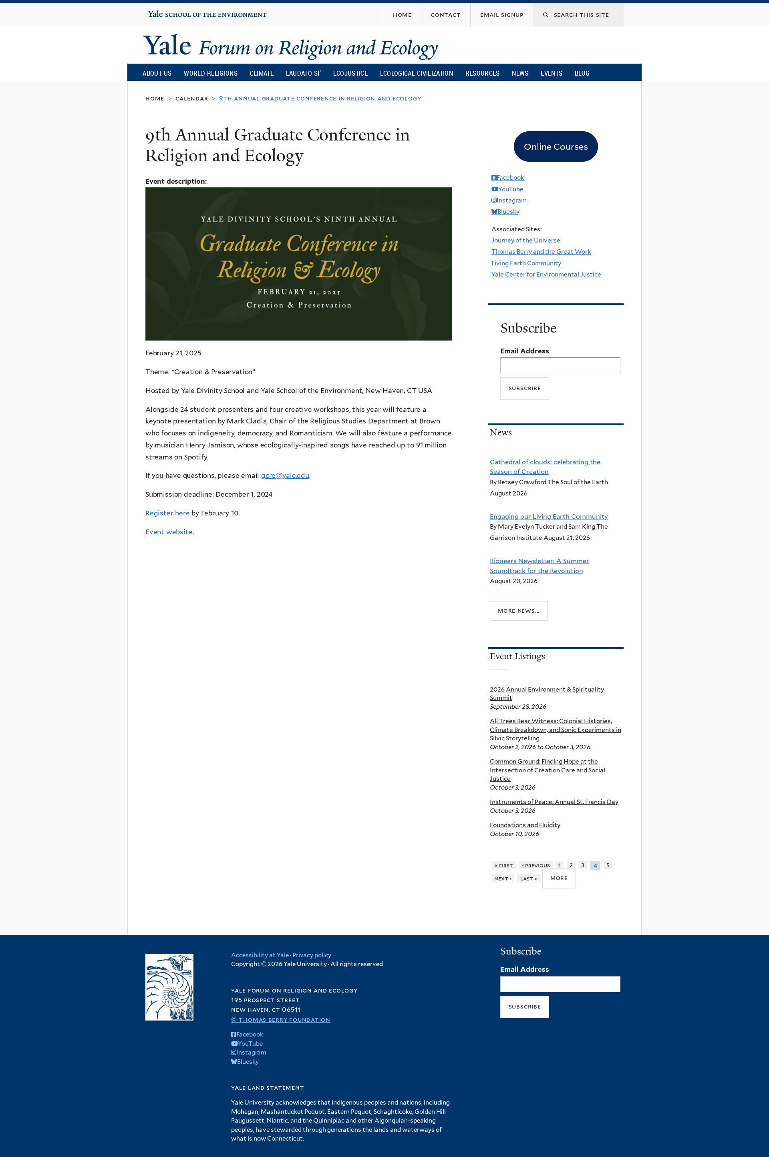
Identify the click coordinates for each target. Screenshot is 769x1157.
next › (503, 878)
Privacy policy (311, 955)
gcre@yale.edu (285, 475)
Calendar (191, 98)
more (559, 878)
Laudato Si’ (303, 73)
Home (154, 98)
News (520, 73)
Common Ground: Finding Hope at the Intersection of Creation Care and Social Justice (547, 770)
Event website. (169, 532)
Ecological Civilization (416, 73)
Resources (482, 73)
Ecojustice (350, 73)
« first (503, 865)
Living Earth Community (526, 263)
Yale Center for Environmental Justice (546, 274)
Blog (582, 73)
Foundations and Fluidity (525, 825)
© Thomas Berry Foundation (280, 1019)
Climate (262, 73)
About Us (157, 73)
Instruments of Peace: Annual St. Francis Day (554, 802)
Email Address (524, 351)
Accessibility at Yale (260, 955)
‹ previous (536, 865)
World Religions (211, 73)
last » (529, 878)
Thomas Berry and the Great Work (541, 251)
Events (551, 73)
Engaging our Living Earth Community (549, 516)
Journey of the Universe (525, 240)
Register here (167, 513)
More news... (519, 610)
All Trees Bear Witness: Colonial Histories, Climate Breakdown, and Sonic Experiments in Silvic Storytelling (555, 729)
